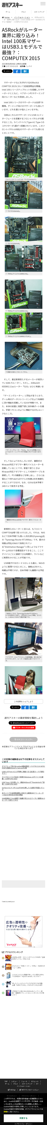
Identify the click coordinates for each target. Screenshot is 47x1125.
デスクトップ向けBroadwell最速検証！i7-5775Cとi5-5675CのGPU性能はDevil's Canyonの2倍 (23, 767)
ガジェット (35, 1081)
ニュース (24, 1081)
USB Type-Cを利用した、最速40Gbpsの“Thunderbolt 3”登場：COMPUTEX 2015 (23, 783)
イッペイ (28, 66)
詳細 (5, 1112)
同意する (24, 1118)
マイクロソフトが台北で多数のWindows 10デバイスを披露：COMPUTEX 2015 (22, 778)
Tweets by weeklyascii (8, 901)
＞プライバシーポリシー (23, 1124)
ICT (39, 12)
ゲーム (7, 1084)
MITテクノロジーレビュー (30, 1090)
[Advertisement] (23, 824)
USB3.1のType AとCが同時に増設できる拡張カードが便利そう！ (23, 772)
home (7, 17)
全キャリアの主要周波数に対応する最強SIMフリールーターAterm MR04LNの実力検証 (23, 794)
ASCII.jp (13, 1090)
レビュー (14, 1081)
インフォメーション (22, 17)
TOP (6, 1081)
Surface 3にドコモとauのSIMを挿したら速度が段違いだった (23, 788)
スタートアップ (23, 12)
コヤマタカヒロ (12, 66)
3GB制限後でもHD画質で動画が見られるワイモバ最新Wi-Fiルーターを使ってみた (23, 799)
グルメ (8, 12)
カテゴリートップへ (25, 739)
